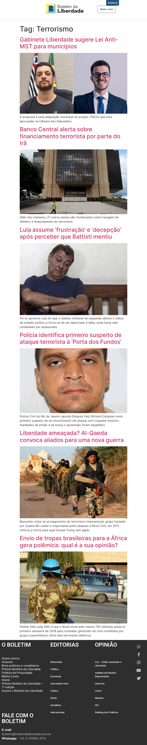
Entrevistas (56, 662)
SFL (97, 705)
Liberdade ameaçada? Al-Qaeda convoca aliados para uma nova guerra (72, 436)
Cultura (54, 690)
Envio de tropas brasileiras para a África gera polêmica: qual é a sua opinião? (73, 541)
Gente (53, 698)
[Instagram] (139, 662)
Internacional (57, 712)
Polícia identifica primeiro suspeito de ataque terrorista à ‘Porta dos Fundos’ (71, 338)
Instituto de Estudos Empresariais (105, 674)
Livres (98, 690)
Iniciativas (55, 705)
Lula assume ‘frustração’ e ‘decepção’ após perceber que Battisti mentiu (70, 233)
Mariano (99, 698)
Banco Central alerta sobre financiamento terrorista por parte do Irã (70, 136)
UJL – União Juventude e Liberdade (108, 664)
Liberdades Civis (59, 683)
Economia (55, 676)
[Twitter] (139, 678)
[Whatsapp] (139, 647)
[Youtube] (139, 670)
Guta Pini (99, 683)
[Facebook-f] (139, 655)
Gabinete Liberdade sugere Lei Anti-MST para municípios (69, 43)
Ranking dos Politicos (106, 712)
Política (54, 669)
